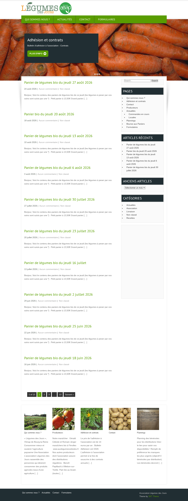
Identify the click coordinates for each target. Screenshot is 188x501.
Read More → (30, 105)
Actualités (64, 19)
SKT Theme (153, 496)
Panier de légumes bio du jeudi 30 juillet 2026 (59, 199)
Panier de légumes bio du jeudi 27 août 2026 (58, 82)
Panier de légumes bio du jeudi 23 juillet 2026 (59, 231)
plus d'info (36, 53)
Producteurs (132, 107)
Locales (132, 117)
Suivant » (69, 394)
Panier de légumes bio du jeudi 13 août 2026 (58, 136)
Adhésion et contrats (136, 101)
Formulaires (106, 19)
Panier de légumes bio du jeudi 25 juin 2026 (58, 326)
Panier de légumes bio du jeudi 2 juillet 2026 (58, 294)
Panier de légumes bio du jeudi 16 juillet (55, 263)
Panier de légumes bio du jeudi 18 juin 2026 (58, 358)
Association (131, 208)
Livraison (130, 211)
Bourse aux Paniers (135, 124)
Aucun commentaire (48, 89)
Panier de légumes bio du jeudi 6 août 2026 (57, 167)
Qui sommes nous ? (37, 19)
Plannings (131, 120)
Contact (84, 19)
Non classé (65, 89)
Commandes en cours (139, 114)
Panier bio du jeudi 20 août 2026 (49, 114)
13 (60, 394)
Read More (29, 480)
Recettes (130, 218)
